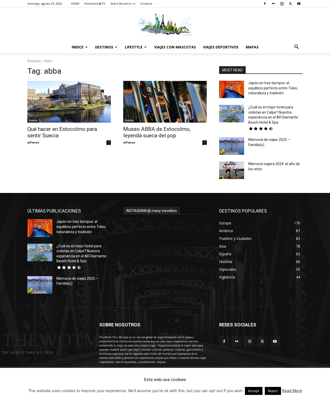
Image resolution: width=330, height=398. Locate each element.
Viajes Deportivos (220, 47)
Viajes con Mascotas (175, 47)
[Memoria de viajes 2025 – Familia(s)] (231, 146)
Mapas (252, 47)
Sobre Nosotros (120, 3)
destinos (104, 47)
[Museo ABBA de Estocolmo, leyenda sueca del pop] (165, 102)
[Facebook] (265, 3)
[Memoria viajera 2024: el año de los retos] (231, 170)
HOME (75, 3)
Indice (78, 47)
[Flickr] (273, 3)
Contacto (146, 3)
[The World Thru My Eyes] (165, 24)
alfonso (33, 142)
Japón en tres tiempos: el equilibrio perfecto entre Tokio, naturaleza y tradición (273, 88)
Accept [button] (253, 391)
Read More (292, 390)
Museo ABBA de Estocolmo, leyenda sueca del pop (157, 132)
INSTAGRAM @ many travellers (151, 211)
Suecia (33, 120)
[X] (290, 3)
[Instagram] (282, 3)
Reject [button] (273, 391)
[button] (296, 47)
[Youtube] (299, 3)
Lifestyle (134, 47)
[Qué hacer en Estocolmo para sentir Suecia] (69, 102)
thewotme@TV (94, 3)
